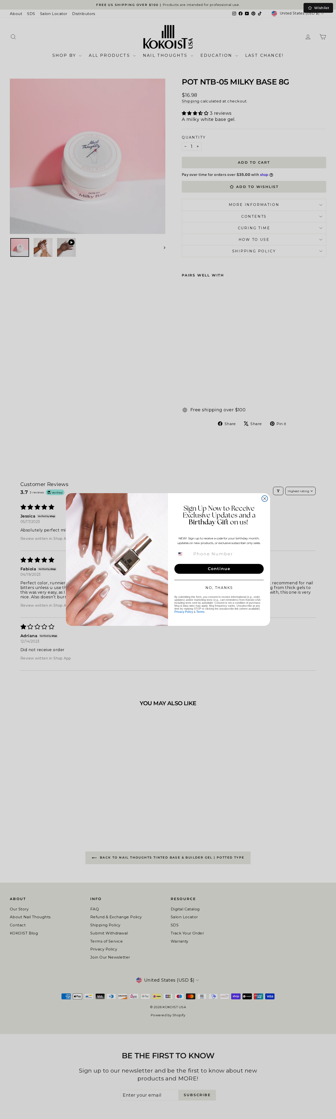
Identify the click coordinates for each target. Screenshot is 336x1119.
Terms (200, 612)
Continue (219, 568)
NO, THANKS (219, 588)
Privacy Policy (183, 612)
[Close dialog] (265, 499)
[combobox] (183, 554)
